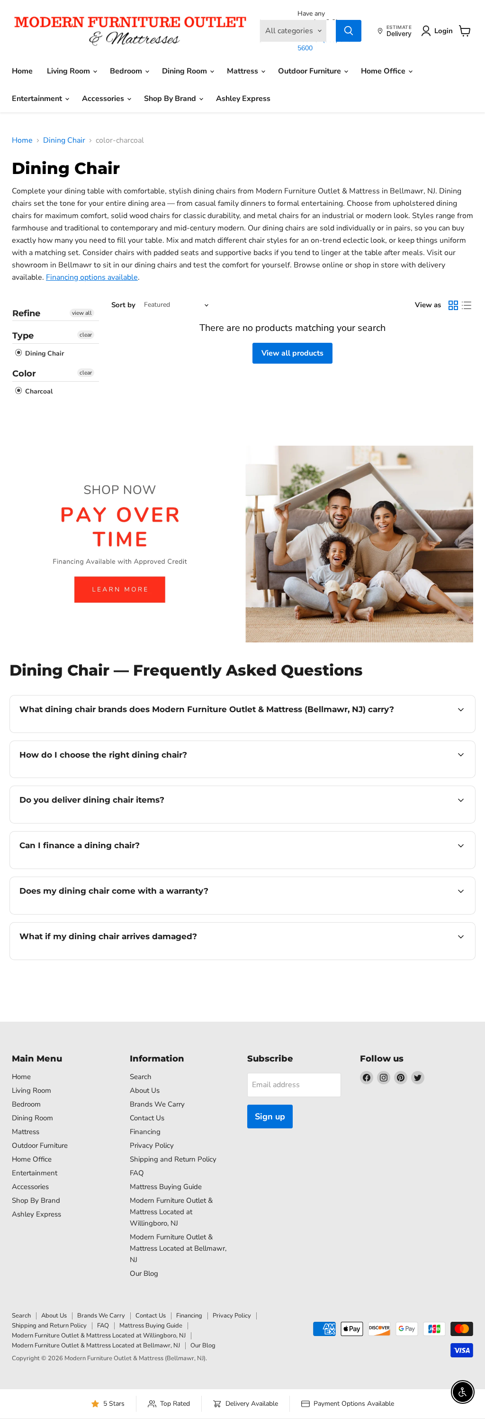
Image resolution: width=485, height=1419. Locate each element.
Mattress (243, 71)
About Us (145, 1090)
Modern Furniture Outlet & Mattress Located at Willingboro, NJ (171, 1212)
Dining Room (185, 71)
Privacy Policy (152, 1145)
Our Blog (144, 1273)
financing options (97, 867)
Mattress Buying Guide (166, 1186)
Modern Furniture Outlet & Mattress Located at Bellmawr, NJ (178, 1248)
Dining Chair (64, 140)
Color (24, 373)
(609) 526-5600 (325, 44)
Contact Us (147, 1118)
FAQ (137, 1173)
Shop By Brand (171, 98)
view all (82, 313)
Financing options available (92, 277)
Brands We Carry (157, 1104)
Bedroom (127, 71)
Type (23, 335)
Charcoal (38, 391)
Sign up (270, 1116)
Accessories (104, 98)
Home (22, 71)
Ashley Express (243, 98)
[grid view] (453, 305)
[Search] (348, 31)
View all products (292, 353)
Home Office (384, 71)
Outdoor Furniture (310, 71)
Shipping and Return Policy (173, 1159)
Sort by (123, 305)
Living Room (69, 71)
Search (141, 1076)
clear (86, 335)
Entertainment (38, 98)
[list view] (466, 305)
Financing (145, 1131)
